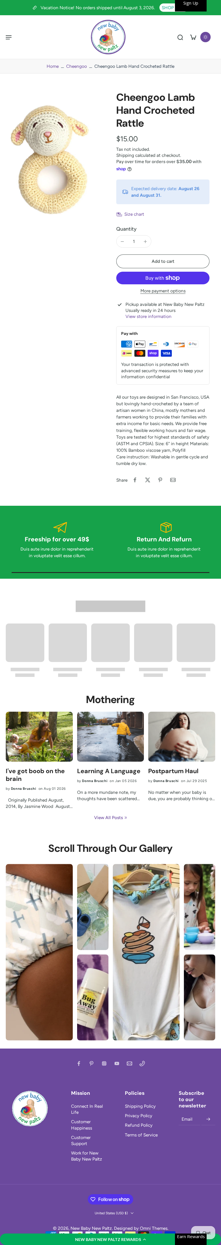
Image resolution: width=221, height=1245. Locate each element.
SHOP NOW (174, 7)
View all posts (108, 817)
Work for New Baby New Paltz (86, 1156)
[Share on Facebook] (135, 480)
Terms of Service (141, 1135)
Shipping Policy (140, 1106)
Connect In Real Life (87, 1109)
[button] (110, 1239)
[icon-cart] (192, 37)
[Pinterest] (91, 1063)
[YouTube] (116, 1063)
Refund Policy (139, 1125)
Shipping (125, 155)
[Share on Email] (173, 480)
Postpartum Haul (173, 771)
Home (53, 66)
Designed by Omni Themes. (141, 1228)
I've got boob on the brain (35, 775)
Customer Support (81, 1140)
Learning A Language (108, 771)
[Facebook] (79, 1063)
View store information (148, 316)
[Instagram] (104, 1063)
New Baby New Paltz (91, 1228)
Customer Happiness (81, 1124)
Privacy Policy (138, 1115)
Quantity (126, 229)
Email (187, 1119)
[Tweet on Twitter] (147, 480)
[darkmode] (205, 37)
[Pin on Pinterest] (160, 480)
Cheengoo (76, 66)
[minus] (122, 241)
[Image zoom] (55, 156)
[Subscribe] (208, 1119)
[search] (180, 37)
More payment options (163, 291)
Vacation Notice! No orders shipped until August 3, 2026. (98, 7)
